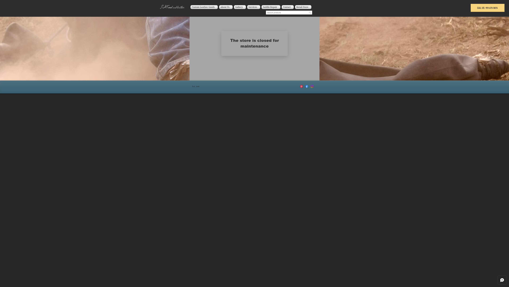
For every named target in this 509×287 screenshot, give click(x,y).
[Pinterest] (301, 86)
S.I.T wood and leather (172, 7)
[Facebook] (307, 86)
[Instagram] (312, 86)
